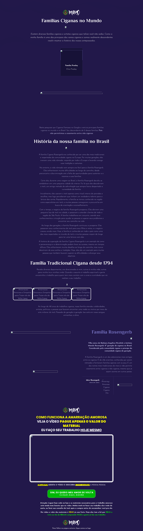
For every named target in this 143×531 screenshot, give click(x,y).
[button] (11, 294)
